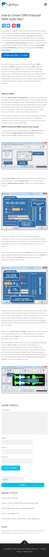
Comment (5, 410)
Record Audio (35, 533)
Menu (45, 4)
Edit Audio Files (16, 533)
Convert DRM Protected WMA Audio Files (24, 530)
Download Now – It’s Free (15, 55)
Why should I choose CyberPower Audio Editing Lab (20, 519)
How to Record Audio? (9, 498)
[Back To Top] (25, 543)
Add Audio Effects (6, 530)
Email (4, 447)
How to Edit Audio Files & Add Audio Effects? (17, 508)
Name (4, 438)
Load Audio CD (26, 533)
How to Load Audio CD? (10, 513)
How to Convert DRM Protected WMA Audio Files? (20, 503)
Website (5, 457)
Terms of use (28, 551)
